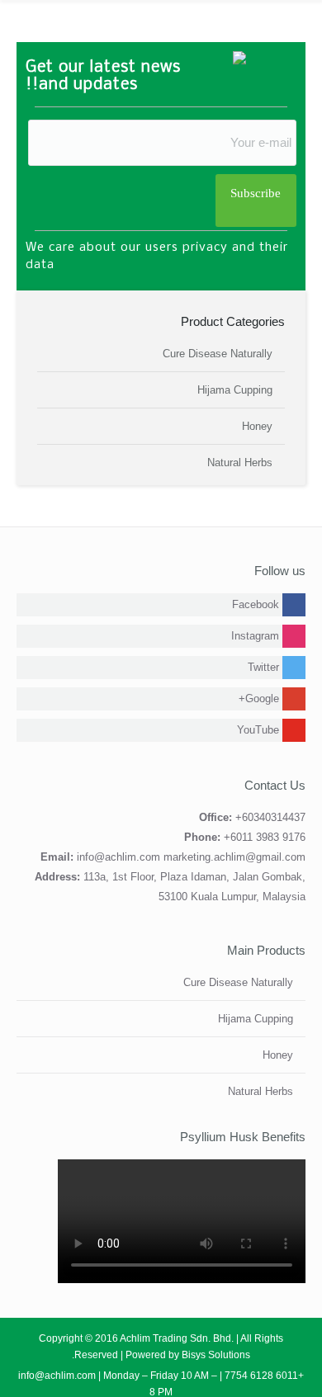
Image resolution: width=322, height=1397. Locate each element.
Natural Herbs (239, 462)
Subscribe (255, 193)
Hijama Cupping (234, 390)
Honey (257, 426)
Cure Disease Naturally (217, 353)
